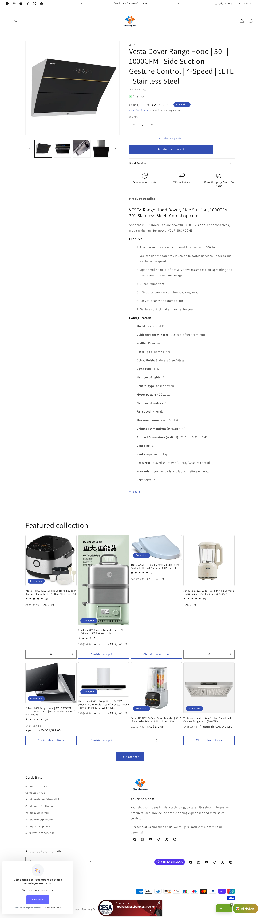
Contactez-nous (35, 792)
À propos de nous (36, 786)
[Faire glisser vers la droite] (115, 149)
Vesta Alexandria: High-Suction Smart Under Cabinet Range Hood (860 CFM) (208, 720)
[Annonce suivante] (178, 3)
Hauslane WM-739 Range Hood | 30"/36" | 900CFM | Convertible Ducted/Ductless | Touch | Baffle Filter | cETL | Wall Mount (103, 704)
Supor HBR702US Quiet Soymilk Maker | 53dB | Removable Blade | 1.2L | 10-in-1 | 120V (156, 720)
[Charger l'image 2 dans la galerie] (62, 148)
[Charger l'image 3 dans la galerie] (82, 148)
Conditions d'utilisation (39, 806)
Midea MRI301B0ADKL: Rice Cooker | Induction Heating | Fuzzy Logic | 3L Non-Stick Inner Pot (50, 592)
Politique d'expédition (39, 819)
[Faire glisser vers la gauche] (29, 149)
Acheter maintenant (171, 149)
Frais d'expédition (139, 110)
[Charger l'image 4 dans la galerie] (101, 148)
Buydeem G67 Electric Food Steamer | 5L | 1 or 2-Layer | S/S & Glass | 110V (102, 632)
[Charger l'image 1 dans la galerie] (43, 148)
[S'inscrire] (89, 861)
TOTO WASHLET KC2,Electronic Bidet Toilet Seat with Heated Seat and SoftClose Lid (155, 566)
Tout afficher (130, 757)
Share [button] (136, 491)
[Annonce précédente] (82, 3)
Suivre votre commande (40, 833)
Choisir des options (104, 654)
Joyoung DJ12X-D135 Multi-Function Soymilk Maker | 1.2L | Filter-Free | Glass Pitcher (208, 592)
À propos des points (37, 826)
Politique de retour (37, 813)
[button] (8, 21)
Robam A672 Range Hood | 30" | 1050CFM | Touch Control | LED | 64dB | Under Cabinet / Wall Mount (50, 711)
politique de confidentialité (42, 799)
